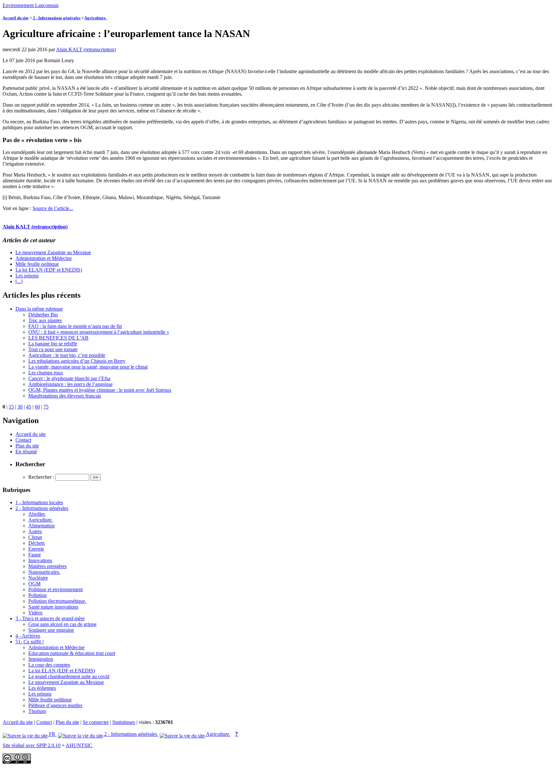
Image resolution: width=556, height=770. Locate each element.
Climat (35, 537)
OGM (34, 583)
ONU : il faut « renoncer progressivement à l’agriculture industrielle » (98, 332)
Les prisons (27, 275)
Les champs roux (45, 372)
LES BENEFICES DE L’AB (58, 338)
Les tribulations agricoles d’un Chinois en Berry (76, 361)
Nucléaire (38, 578)
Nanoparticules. (44, 572)
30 (20, 406)
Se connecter (96, 722)
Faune (34, 554)
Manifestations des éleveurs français (64, 396)
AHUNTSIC (79, 745)
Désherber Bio (43, 314)
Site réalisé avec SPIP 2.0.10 (31, 745)
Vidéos (35, 612)
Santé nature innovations (53, 607)
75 (46, 406)
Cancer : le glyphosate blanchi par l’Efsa (69, 378)
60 (37, 406)
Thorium (37, 711)
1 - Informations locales (39, 502)
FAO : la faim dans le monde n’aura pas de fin (75, 326)
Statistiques (123, 722)
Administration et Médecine (43, 258)
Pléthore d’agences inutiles (55, 705)
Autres (35, 531)
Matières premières (47, 566)
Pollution (37, 595)
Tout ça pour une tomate (53, 349)
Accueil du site (16, 17)
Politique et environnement (55, 589)
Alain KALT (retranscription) (86, 49)
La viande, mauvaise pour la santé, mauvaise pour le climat (88, 367)
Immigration (40, 659)
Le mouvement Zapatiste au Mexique (53, 252)
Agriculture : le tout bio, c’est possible (66, 355)
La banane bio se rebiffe (52, 343)
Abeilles (36, 514)
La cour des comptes (49, 665)
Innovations (40, 560)
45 (28, 406)
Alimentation (41, 525)
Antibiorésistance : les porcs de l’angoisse (70, 384)
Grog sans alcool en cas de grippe (62, 624)
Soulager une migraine (51, 630)
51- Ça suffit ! (29, 641)
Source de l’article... (52, 208)
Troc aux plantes (45, 320)
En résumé (26, 451)
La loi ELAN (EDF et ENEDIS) (48, 270)
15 (11, 406)
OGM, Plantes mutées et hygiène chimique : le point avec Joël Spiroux (99, 390)
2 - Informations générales (56, 17)
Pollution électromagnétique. (57, 601)
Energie (36, 549)
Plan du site (27, 445)
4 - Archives (27, 636)
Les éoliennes (42, 688)
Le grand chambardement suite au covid (68, 676)
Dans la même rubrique (39, 309)
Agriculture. (95, 17)
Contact (23, 440)
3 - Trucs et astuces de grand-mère (50, 618)
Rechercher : (41, 477)
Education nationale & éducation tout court (71, 653)
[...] (19, 281)
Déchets (36, 543)
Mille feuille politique (37, 264)
